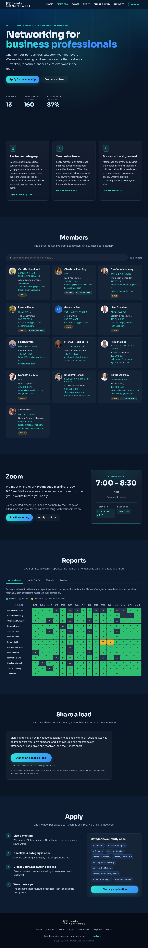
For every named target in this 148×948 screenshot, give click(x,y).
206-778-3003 (71, 389)
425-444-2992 (71, 354)
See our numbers (54, 79)
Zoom (75, 4)
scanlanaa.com (118, 326)
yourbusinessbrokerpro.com (77, 395)
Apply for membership (22, 79)
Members (62, 4)
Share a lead (102, 4)
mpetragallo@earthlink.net (76, 357)
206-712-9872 (25, 283)
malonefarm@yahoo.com (122, 359)
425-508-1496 (117, 387)
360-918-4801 (71, 319)
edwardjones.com (26, 364)
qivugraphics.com (26, 393)
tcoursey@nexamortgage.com (125, 390)
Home (49, 4)
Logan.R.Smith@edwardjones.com (32, 359)
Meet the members (66, 190)
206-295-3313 (71, 281)
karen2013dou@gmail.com (30, 425)
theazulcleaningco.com (29, 290)
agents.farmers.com (120, 362)
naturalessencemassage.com (31, 428)
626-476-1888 (25, 422)
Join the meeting (19, 517)
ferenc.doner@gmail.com (29, 322)
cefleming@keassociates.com (78, 284)
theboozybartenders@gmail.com (125, 286)
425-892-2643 (118, 356)
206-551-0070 (25, 319)
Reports (119, 4)
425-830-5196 (117, 319)
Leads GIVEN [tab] (33, 580)
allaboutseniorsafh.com (75, 360)
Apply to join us (47, 517)
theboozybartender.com (122, 291)
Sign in (135, 4)
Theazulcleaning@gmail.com (31, 286)
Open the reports (112, 190)
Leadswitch (97, 936)
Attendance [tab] (14, 580)
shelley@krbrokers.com (75, 392)
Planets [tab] (50, 580)
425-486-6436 (25, 354)
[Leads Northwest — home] (18, 4)
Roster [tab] (63, 580)
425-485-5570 (25, 387)
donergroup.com (26, 326)
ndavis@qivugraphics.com (30, 390)
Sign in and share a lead (31, 757)
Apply (86, 4)
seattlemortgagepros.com (122, 393)
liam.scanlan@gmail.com (122, 322)
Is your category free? (22, 194)
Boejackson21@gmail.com (76, 322)
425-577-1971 (117, 281)
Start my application (115, 889)
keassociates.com (72, 288)
